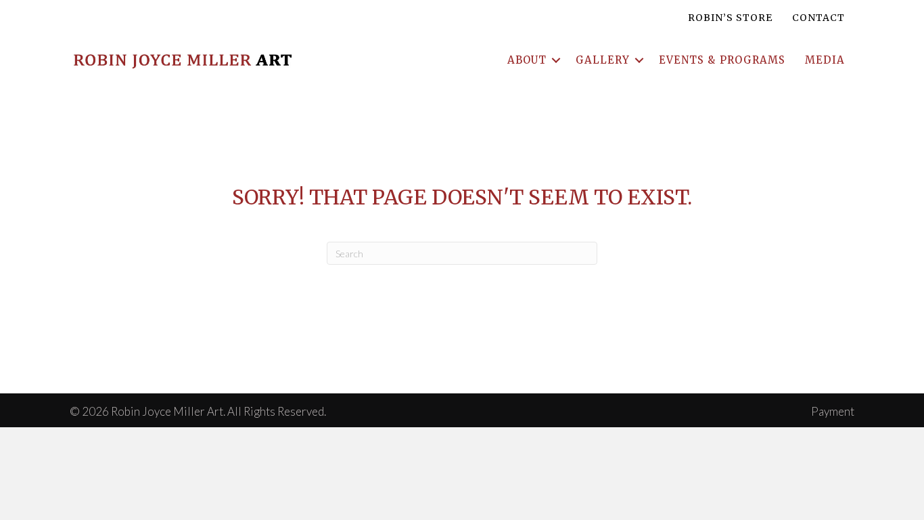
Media (825, 59)
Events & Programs (722, 59)
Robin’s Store (730, 18)
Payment (832, 411)
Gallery (603, 59)
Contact (818, 18)
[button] (556, 59)
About (527, 59)
